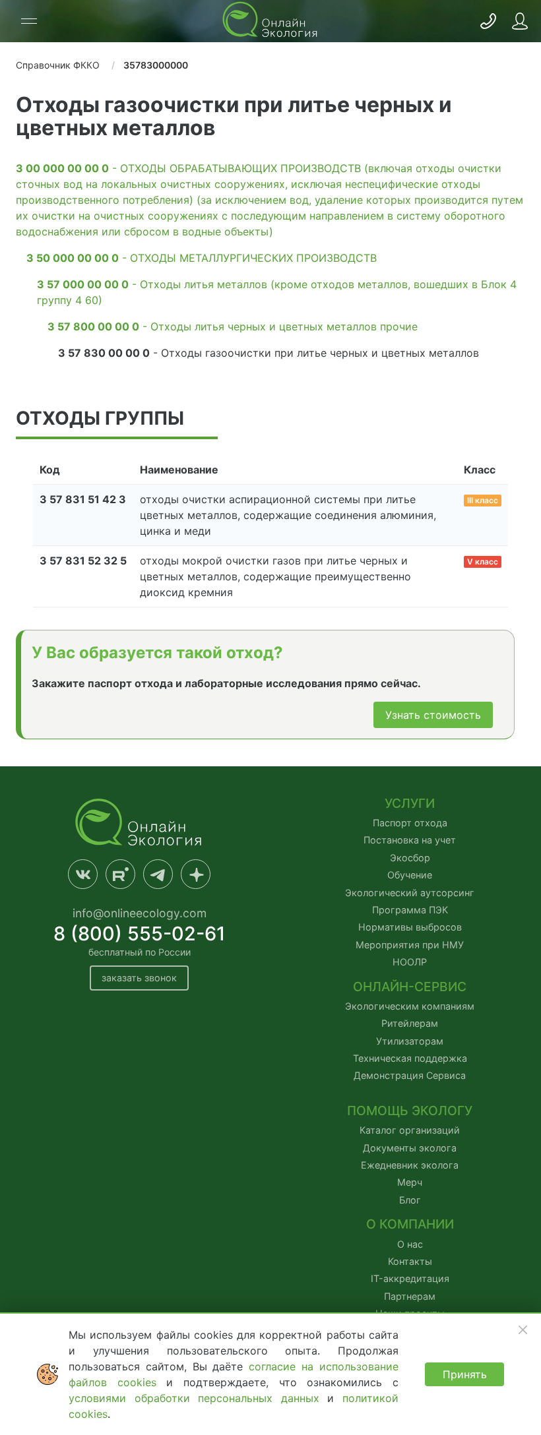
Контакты (410, 1261)
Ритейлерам (409, 1023)
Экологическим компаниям (409, 1006)
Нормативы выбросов (410, 926)
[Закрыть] (522, 1329)
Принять (465, 1374)
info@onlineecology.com (140, 913)
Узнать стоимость (433, 714)
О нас (410, 1244)
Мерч (409, 1182)
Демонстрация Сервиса (410, 1075)
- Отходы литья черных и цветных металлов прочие (233, 326)
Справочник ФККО (58, 65)
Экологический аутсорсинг (409, 892)
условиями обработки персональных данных (198, 1398)
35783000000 (155, 65)
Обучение (409, 874)
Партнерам (409, 1296)
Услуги (410, 803)
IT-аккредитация (410, 1278)
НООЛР (410, 961)
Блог (410, 1200)
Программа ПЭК (410, 909)
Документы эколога (410, 1147)
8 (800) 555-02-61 (139, 933)
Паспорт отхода (410, 822)
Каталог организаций (410, 1130)
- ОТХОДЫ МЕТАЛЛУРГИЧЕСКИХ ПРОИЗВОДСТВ (201, 257)
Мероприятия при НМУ (410, 944)
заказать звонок (139, 977)
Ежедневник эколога (410, 1165)
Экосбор (410, 857)
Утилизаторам (409, 1041)
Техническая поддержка (410, 1058)
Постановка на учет (410, 839)
